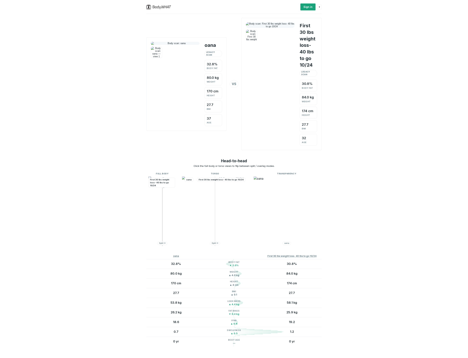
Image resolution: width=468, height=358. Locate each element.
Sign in (307, 6)
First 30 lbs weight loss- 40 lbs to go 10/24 (291, 256)
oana (176, 256)
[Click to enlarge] (156, 52)
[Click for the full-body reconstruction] (175, 43)
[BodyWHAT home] (160, 7)
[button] (162, 211)
